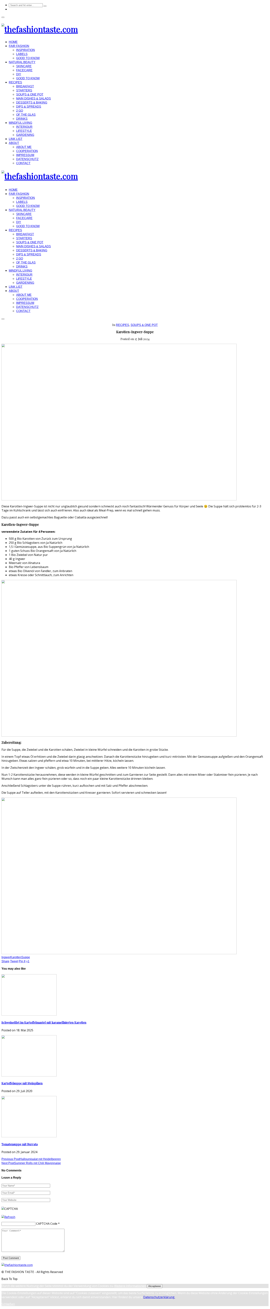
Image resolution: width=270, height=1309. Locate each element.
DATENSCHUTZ (27, 159)
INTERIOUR (24, 126)
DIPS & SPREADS (28, 106)
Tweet (14, 961)
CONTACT (23, 163)
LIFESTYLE (24, 130)
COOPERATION (27, 151)
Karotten (15, 957)
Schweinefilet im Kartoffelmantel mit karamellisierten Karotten (43, 1022)
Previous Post (31, 1159)
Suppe (25, 957)
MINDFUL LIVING (20, 122)
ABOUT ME (24, 147)
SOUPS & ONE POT (29, 94)
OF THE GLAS (26, 114)
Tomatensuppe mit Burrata (19, 1144)
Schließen (8, 1304)
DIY (18, 74)
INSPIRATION (25, 50)
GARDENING (25, 134)
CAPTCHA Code (46, 1224)
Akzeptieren (154, 1286)
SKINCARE (24, 66)
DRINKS (22, 118)
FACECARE (24, 70)
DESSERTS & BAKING (31, 102)
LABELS (22, 54)
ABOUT (14, 143)
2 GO (19, 110)
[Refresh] (8, 1217)
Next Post (31, 1163)
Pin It (22, 961)
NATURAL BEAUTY (22, 62)
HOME (13, 42)
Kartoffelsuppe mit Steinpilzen (22, 1083)
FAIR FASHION (19, 46)
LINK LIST (15, 138)
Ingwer (5, 957)
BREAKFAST (25, 86)
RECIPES (15, 82)
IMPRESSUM (25, 155)
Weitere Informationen (130, 1286)
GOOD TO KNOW (28, 58)
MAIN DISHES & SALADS (33, 98)
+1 (27, 961)
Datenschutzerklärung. (159, 1297)
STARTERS (24, 90)
